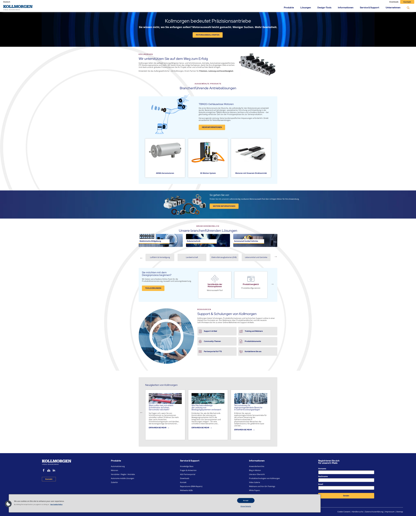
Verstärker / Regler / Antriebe (123, 474)
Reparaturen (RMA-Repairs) (191, 486)
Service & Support (369, 7)
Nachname (323, 476)
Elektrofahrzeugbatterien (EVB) (224, 257)
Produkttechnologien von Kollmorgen (264, 478)
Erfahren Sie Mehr (157, 428)
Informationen (345, 7)
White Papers (254, 490)
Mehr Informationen (212, 127)
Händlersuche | (358, 511)
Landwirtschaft (192, 257)
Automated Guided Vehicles (246, 241)
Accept (246, 500)
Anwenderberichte (256, 466)
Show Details (245, 506)
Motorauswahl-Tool (215, 290)
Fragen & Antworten (188, 470)
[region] (165, 503)
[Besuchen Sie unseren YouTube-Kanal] (48, 471)
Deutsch (6, 2)
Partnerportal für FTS (213, 351)
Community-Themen (212, 341)
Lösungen (305, 7)
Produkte (289, 7)
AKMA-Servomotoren (165, 173)
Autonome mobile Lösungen (122, 478)
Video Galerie (254, 482)
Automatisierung (118, 466)
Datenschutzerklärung (374, 511)
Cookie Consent (343, 512)
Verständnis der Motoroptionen (214, 285)
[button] (8, 503)
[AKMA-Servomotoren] (165, 156)
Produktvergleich (251, 284)
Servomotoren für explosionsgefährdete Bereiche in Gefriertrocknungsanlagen (248, 407)
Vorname (322, 468)
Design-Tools (324, 7)
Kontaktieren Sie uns (253, 351)
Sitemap (399, 511)
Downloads (393, 2)
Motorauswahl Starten (207, 35)
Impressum (389, 511)
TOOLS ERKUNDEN (153, 288)
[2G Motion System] (208, 156)
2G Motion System (208, 173)
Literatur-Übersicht (257, 474)
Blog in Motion (255, 470)
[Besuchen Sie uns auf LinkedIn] (54, 471)
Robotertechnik (193, 241)
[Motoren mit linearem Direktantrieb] (251, 156)
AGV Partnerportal (187, 474)
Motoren (114, 470)
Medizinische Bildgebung (150, 241)
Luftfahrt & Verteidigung (160, 257)
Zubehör (114, 482)
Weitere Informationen (224, 206)
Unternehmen (393, 7)
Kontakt (407, 2)
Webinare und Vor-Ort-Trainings (262, 486)
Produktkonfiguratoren (250, 288)
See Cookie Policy (56, 504)
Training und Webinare (254, 331)
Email (320, 484)
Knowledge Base (186, 466)
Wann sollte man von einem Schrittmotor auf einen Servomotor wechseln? (161, 407)
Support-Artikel (210, 331)
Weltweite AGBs (186, 490)
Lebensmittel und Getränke (256, 257)
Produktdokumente (253, 341)
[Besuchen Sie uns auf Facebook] (43, 471)
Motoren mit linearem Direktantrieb (251, 173)
